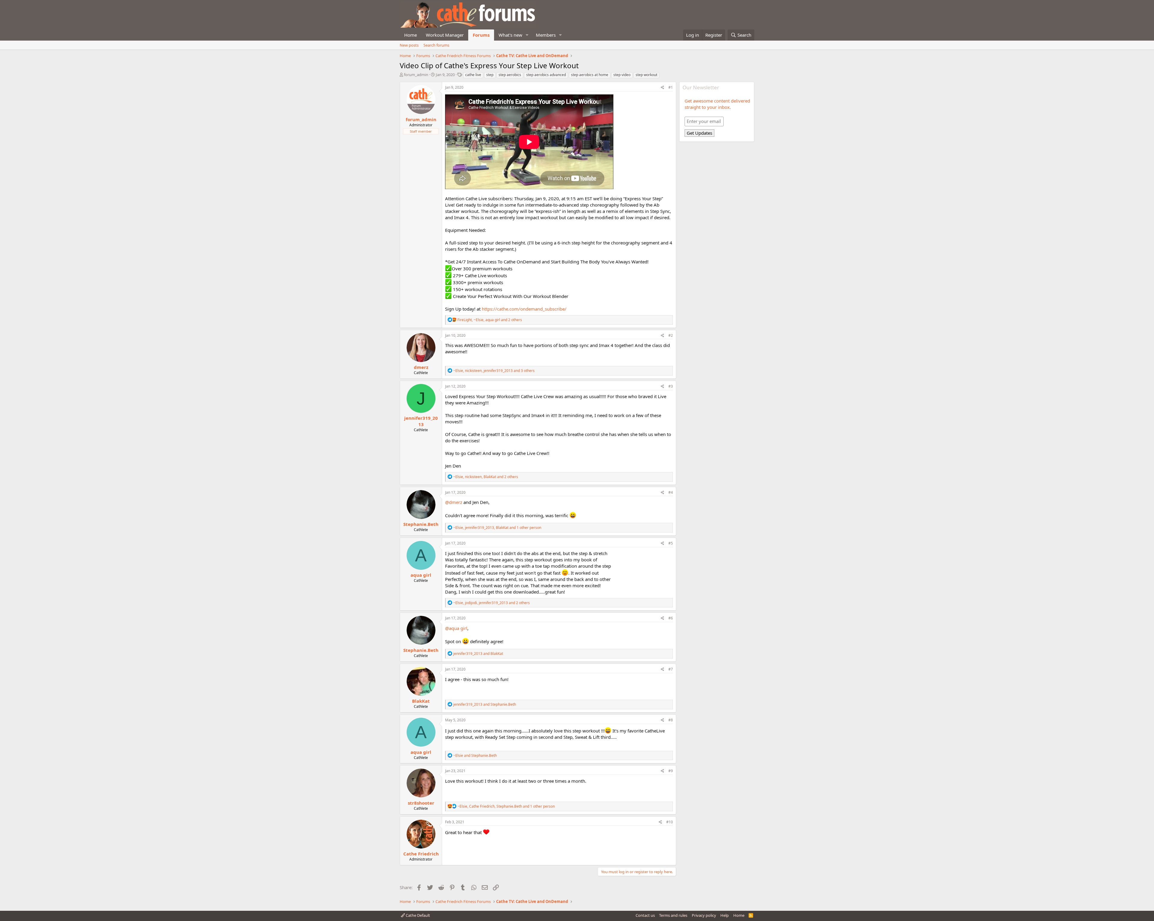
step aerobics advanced (546, 74)
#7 (670, 669)
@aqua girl (456, 628)
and (478, 653)
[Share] (662, 87)
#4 (670, 492)
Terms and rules (673, 915)
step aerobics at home (589, 74)
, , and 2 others (489, 319)
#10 (669, 821)
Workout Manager (445, 35)
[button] (527, 35)
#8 (670, 720)
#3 (670, 386)
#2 (670, 335)
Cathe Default (417, 915)
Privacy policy (704, 915)
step (489, 74)
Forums (481, 35)
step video (621, 74)
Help (724, 915)
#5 (670, 543)
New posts (409, 45)
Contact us (645, 915)
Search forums (436, 45)
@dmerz (453, 502)
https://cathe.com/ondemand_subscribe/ (524, 309)
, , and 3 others (494, 370)
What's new (510, 35)
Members (546, 35)
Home (410, 35)
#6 (670, 618)
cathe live (473, 74)
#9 (670, 770)
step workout (646, 74)
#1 (670, 87)
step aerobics (510, 74)
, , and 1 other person (497, 527)
